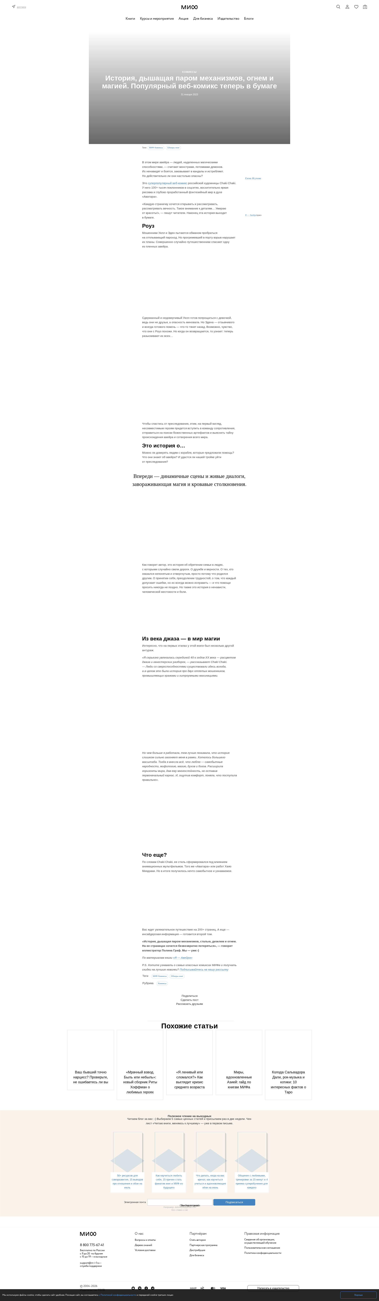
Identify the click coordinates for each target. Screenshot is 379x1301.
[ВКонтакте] (139, 1288)
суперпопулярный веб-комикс (167, 183)
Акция (183, 18)
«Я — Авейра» (182, 957)
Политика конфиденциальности (262, 1253)
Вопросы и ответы (145, 1240)
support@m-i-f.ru (89, 1263)
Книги (130, 18)
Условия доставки (145, 1250)
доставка (21, 7)
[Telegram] (152, 1288)
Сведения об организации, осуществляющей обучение (260, 1241)
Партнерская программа (203, 1245)
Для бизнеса (203, 18)
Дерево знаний (143, 1245)
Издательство (228, 18)
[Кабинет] (347, 7)
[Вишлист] (356, 7)
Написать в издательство (273, 1288)
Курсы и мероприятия (157, 18)
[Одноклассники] (146, 1288)
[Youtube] (133, 1288)
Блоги (248, 18)
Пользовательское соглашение (262, 1248)
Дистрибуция (197, 1250)
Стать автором (198, 1240)
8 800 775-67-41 (92, 1245)
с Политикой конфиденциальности (117, 1295)
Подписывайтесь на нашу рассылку (204, 969)
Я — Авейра (250, 215)
